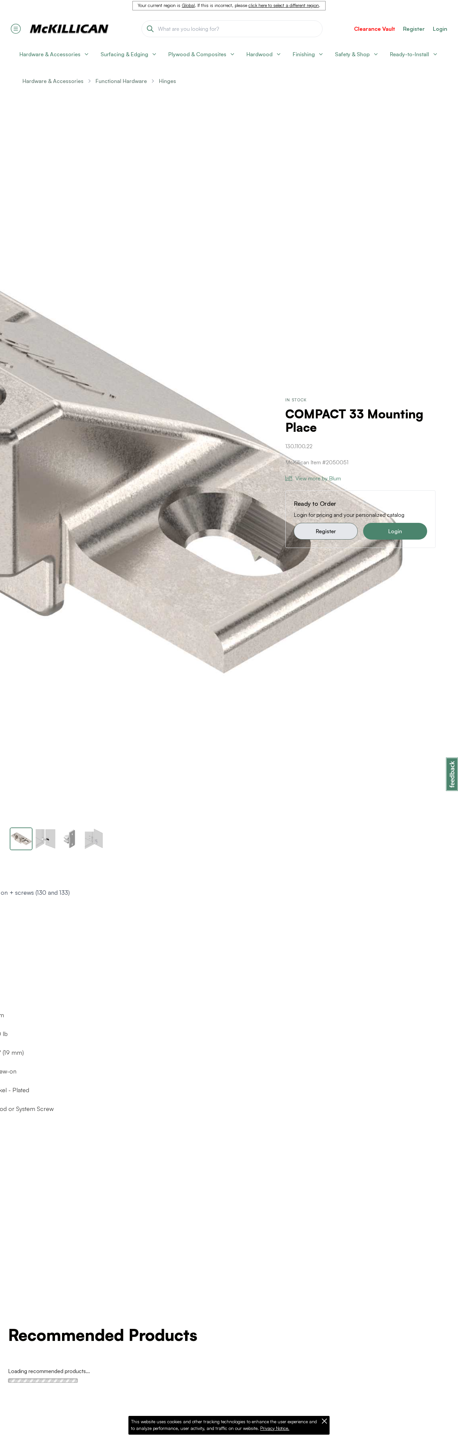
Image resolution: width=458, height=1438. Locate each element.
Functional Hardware (121, 81)
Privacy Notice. (274, 1428)
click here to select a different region (283, 5)
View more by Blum (318, 478)
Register (326, 531)
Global (188, 5)
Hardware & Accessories (52, 81)
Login (440, 28)
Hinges (167, 81)
